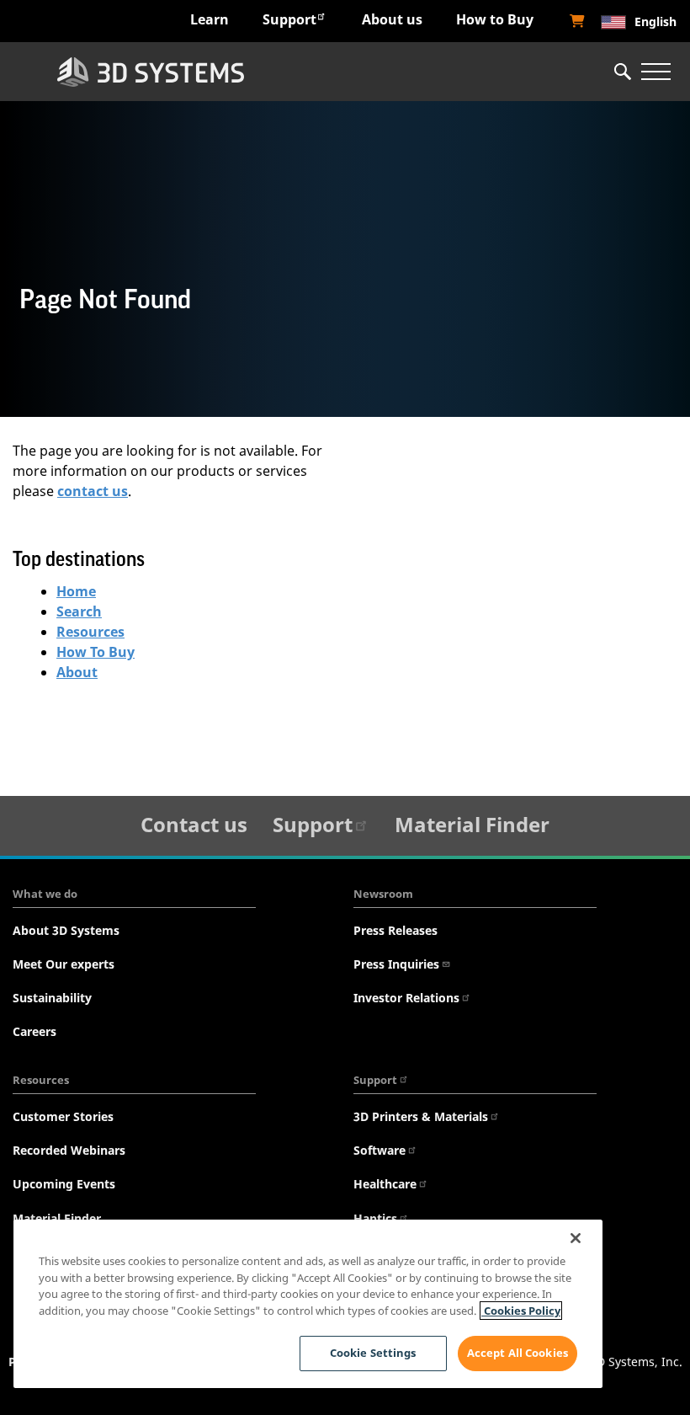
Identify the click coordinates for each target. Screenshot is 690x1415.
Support (289, 19)
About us (392, 19)
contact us (92, 491)
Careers (34, 1031)
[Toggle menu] (655, 72)
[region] (307, 1304)
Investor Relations (406, 998)
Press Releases (395, 930)
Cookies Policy (520, 1310)
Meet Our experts (63, 964)
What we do (45, 893)
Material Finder (472, 824)
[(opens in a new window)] (577, 21)
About (77, 672)
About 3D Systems (66, 930)
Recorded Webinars (69, 1150)
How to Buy (494, 19)
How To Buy (95, 652)
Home (76, 591)
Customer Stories (63, 1116)
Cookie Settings (373, 1352)
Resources (90, 631)
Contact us (194, 824)
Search (79, 611)
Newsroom (383, 893)
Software (379, 1150)
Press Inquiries (396, 964)
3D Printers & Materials (420, 1116)
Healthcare (385, 1184)
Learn (209, 19)
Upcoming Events (64, 1184)
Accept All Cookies (517, 1352)
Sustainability (52, 998)
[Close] (575, 1238)
